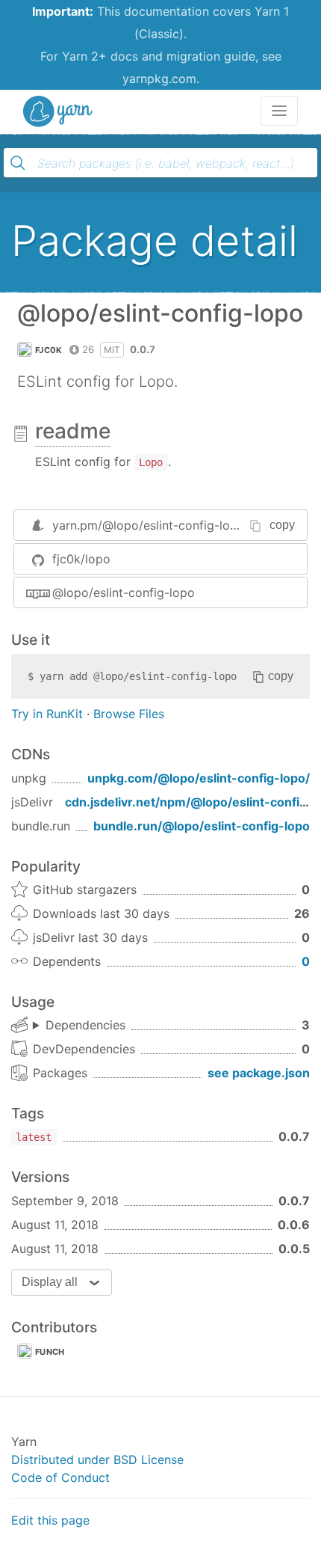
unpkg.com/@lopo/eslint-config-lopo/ (198, 778)
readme (72, 431)
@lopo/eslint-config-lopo (123, 592)
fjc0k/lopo (81, 558)
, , (79, 1025)
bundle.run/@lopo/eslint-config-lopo (201, 825)
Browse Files (128, 713)
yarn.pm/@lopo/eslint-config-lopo (148, 525)
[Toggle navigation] (279, 111)
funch (50, 1352)
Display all (50, 1281)
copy (282, 524)
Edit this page (50, 1520)
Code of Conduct (60, 1477)
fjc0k (49, 350)
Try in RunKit (47, 713)
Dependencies (85, 1024)
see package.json (259, 1072)
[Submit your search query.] (18, 163)
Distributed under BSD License (97, 1459)
